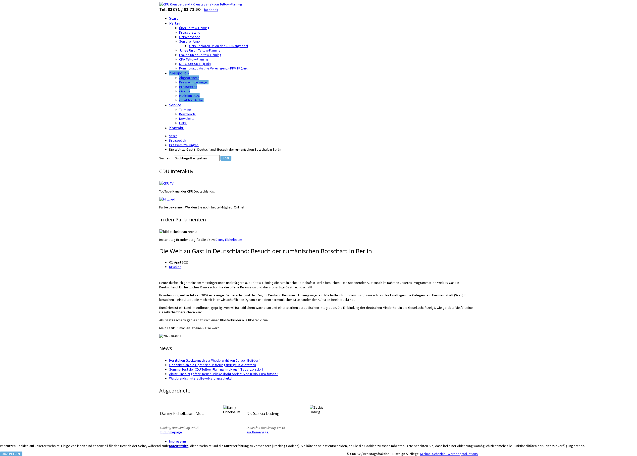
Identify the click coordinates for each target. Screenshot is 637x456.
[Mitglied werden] (167, 199)
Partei (174, 23)
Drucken (175, 266)
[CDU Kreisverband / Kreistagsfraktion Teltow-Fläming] (200, 4)
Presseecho (188, 86)
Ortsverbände (189, 37)
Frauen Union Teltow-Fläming (200, 55)
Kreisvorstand (189, 32)
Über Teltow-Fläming (194, 28)
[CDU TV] (166, 183)
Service (175, 104)
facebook (211, 9)
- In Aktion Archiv (191, 100)
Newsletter (187, 118)
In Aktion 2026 (189, 95)
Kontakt (176, 127)
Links (183, 123)
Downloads (187, 114)
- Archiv (184, 91)
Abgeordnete (189, 77)
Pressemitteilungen (194, 82)
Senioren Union (190, 41)
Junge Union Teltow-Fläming (199, 50)
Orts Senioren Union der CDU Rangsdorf (218, 46)
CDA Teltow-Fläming (193, 59)
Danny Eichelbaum (228, 239)
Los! (226, 158)
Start (173, 18)
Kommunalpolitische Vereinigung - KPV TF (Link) (214, 68)
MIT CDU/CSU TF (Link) (195, 64)
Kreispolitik (179, 72)
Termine (185, 109)
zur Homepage (171, 432)
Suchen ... (166, 158)
